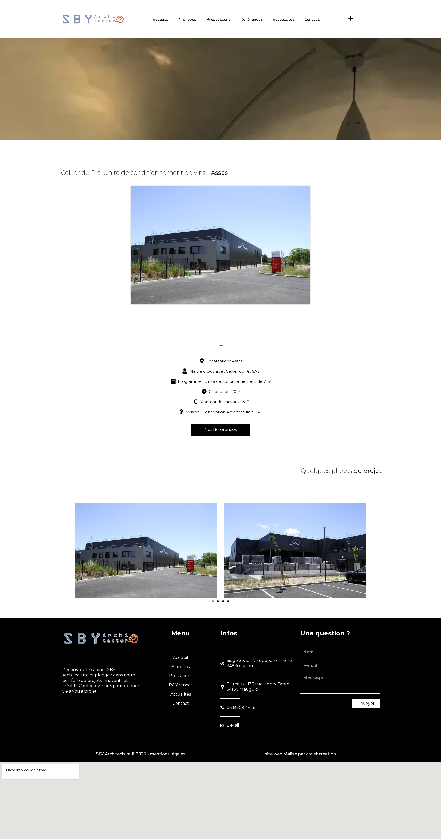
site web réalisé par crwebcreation (300, 753)
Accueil (160, 19)
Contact (312, 19)
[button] (213, 601)
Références (252, 19)
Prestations (219, 19)
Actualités (284, 19)
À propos (187, 19)
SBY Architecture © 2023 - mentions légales (141, 753)
